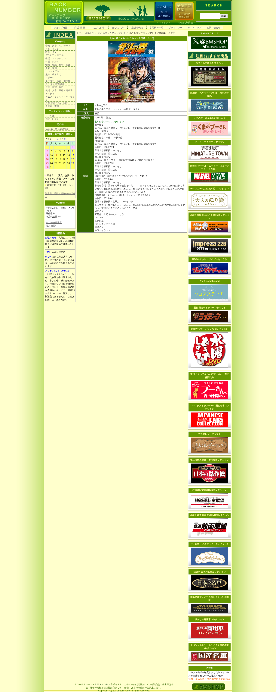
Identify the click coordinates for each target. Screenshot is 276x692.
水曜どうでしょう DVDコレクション (209, 329)
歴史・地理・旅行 (54, 87)
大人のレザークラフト (209, 434)
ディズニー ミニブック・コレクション (209, 544)
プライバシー (175, 27)
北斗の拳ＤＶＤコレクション (113, 32)
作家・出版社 (52, 119)
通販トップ (91, 32)
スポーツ (49, 77)
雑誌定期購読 (186, 22)
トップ (80, 32)
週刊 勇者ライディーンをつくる (210, 307)
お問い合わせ (213, 27)
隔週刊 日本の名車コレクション (210, 572)
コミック (163, 22)
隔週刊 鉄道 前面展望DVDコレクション (209, 515)
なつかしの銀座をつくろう (209, 63)
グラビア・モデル (54, 55)
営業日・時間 (156, 27)
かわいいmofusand (209, 281)
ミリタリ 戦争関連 (54, 84)
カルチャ (49, 93)
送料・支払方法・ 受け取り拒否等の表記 (209, 679)
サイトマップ (194, 27)
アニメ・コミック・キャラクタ (60, 98)
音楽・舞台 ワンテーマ (57, 45)
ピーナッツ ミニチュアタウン (210, 142)
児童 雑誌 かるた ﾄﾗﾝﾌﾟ (57, 103)
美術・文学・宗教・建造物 (58, 90)
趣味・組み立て (53, 74)
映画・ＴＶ (51, 52)
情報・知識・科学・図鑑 (57, 65)
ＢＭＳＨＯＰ (101, 684)
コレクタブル (52, 71)
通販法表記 (137, 27)
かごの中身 (118, 27)
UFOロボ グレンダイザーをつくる (209, 259)
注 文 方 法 (99, 27)
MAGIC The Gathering (56, 129)
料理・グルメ (52, 61)
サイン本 (49, 116)
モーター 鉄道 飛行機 (57, 81)
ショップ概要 (60, 27)
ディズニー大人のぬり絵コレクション (209, 188)
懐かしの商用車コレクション (209, 619)
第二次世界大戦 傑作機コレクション (209, 460)
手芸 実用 (51, 68)
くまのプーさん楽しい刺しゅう (209, 118)
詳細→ (69, 134)
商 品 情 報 (79, 27)
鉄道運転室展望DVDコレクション (209, 490)
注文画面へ (51, 225)
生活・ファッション (55, 58)
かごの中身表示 (54, 222)
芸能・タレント (53, 49)
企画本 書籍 (52, 106)
